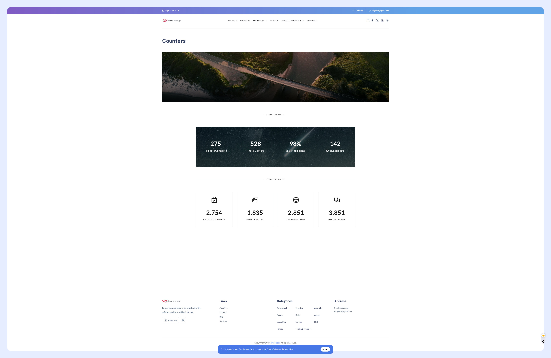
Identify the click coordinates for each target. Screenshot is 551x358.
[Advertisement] (275, 264)
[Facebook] (372, 20)
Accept (325, 349)
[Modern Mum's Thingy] (171, 20)
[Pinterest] (387, 20)
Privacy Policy (272, 349)
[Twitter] (377, 20)
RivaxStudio (275, 343)
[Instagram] (382, 20)
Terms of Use (287, 349)
